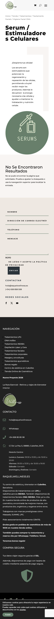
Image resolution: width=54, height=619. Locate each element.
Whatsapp (14, 428)
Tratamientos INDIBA (14, 344)
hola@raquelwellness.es (20, 420)
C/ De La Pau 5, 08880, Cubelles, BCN (26, 446)
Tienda (15, 16)
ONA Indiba (10, 340)
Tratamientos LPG (13, 337)
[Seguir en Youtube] (17, 303)
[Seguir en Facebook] (6, 303)
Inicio (7, 16)
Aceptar (8, 615)
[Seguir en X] (12, 303)
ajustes (23, 610)
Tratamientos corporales (16, 354)
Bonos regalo (11, 364)
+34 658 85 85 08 (17, 437)
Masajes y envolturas (14, 357)
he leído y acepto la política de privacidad (26, 263)
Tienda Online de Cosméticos (19, 371)
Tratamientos (25, 16)
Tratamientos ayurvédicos (17, 361)
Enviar (13, 271)
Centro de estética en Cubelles (19, 368)
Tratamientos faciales (15, 351)
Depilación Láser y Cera (16, 347)
